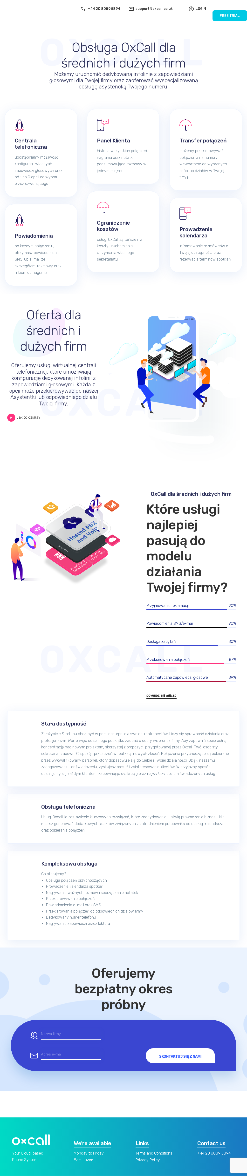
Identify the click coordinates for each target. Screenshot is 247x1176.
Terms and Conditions (154, 1153)
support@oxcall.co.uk (154, 9)
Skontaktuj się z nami (180, 1056)
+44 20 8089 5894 (104, 9)
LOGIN (201, 9)
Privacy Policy (148, 1160)
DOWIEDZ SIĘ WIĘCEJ (161, 695)
